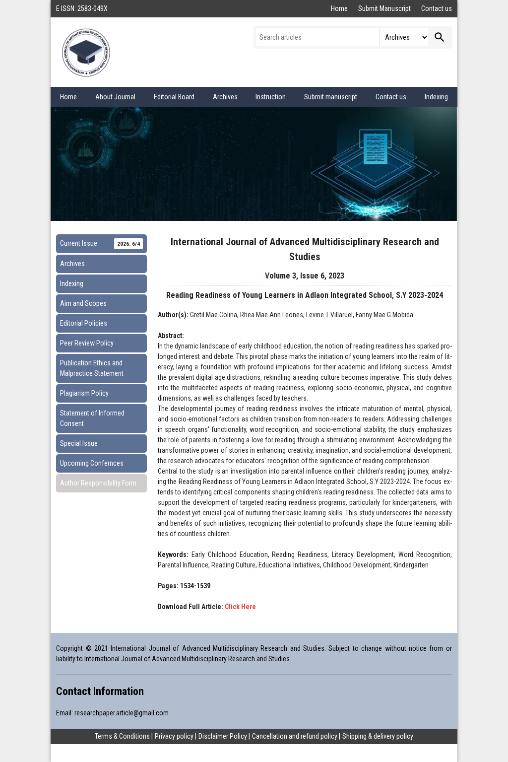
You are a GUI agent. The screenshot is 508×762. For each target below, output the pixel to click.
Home (340, 8)
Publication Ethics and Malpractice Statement (92, 368)
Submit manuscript (330, 97)
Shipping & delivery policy (377, 736)
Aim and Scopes (83, 303)
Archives (225, 97)
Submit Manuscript (385, 8)
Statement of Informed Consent (92, 418)
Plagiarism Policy (84, 393)
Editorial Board (174, 97)
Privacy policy (174, 736)
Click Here (240, 607)
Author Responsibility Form (98, 483)
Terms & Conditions (122, 736)
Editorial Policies (83, 323)
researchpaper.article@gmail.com (121, 713)
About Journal (115, 97)
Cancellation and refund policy (294, 736)
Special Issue (79, 443)
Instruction (270, 97)
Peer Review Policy (87, 343)
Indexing (436, 97)
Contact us (436, 8)
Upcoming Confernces (92, 463)
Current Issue (100, 243)
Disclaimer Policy (222, 736)
